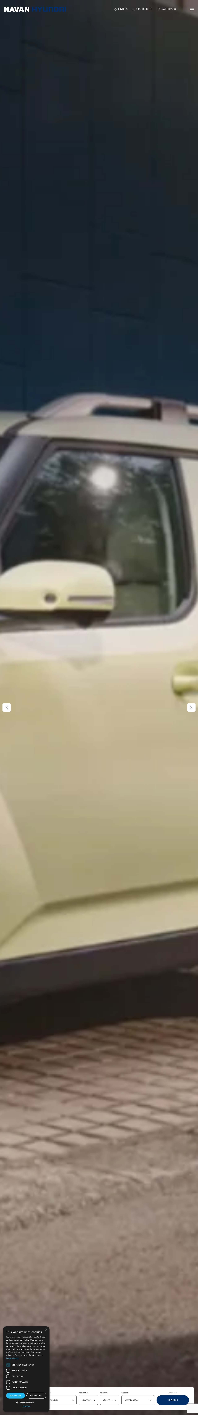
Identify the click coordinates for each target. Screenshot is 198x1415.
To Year (103, 1393)
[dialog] (26, 1369)
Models (47, 1393)
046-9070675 (144, 9)
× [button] (46, 1330)
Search (173, 1400)
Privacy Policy (12, 1358)
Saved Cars (168, 9)
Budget (124, 1393)
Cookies (26, 1406)
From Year (84, 1393)
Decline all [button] (36, 1395)
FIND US (122, 9)
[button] (26, 1402)
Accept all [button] (15, 1395)
